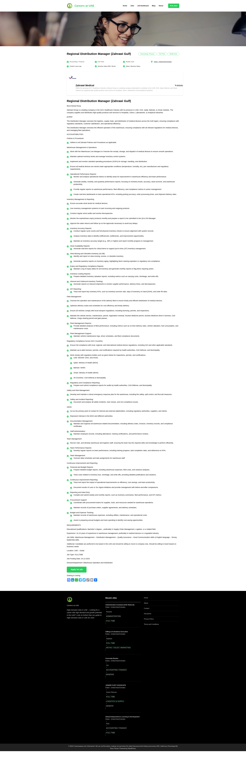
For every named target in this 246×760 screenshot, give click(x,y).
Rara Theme (114, 748)
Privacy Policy (149, 619)
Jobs (132, 6)
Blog (153, 6)
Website (180, 85)
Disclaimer (147, 613)
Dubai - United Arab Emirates (163, 61)
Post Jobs (173, 6)
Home (125, 6)
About (161, 6)
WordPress (132, 748)
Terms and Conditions (151, 624)
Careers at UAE (84, 5)
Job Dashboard (143, 6)
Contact (146, 608)
